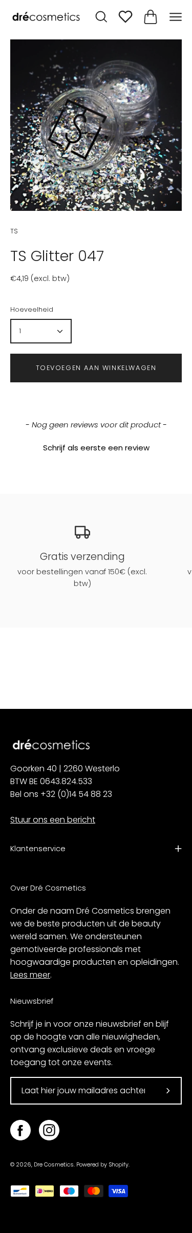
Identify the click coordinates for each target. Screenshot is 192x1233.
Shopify (119, 1165)
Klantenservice (38, 848)
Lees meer (30, 975)
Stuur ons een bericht (52, 820)
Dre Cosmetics (54, 1165)
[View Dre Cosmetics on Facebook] (20, 1130)
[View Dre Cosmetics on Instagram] (49, 1130)
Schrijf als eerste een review (96, 447)
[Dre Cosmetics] (46, 17)
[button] (96, 446)
